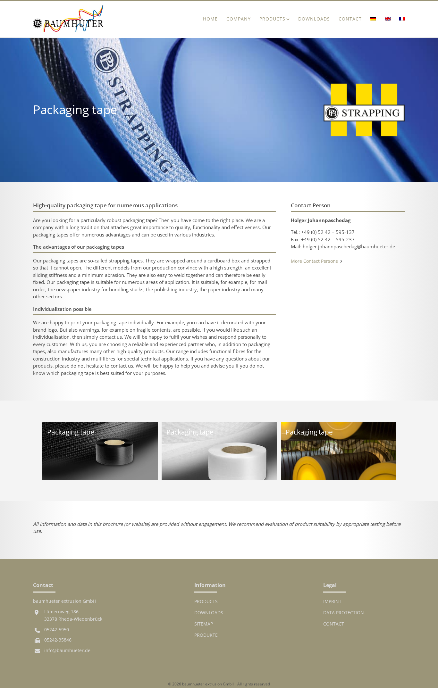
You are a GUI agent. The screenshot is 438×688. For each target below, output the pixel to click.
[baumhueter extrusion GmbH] (68, 19)
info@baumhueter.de (67, 650)
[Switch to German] (373, 19)
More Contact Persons (315, 261)
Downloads (314, 19)
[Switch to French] (400, 19)
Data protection (343, 613)
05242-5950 (56, 630)
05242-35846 (58, 640)
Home (210, 19)
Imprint (332, 601)
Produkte (206, 635)
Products (272, 19)
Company (238, 19)
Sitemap (203, 624)
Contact (350, 19)
